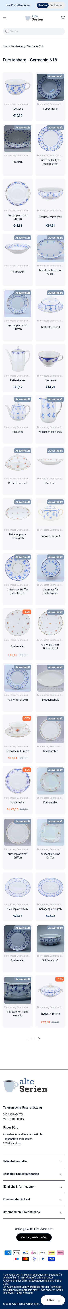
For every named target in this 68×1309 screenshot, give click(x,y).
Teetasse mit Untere (17, 751)
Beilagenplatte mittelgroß (17, 536)
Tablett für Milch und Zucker (50, 272)
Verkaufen (56, 5)
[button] (5, 18)
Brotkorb (18, 161)
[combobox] (34, 31)
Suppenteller (50, 108)
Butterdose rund (50, 327)
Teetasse (17, 108)
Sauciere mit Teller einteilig (17, 1013)
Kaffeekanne (17, 380)
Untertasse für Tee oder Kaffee (17, 591)
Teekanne (17, 431)
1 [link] (28, 1038)
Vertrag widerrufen (34, 1237)
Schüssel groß (50, 960)
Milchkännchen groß (50, 431)
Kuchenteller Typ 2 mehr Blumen (50, 162)
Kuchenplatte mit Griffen (17, 217)
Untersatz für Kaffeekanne (50, 591)
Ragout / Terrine (50, 1013)
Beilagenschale (50, 699)
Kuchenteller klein (18, 699)
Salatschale (17, 272)
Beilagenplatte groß (50, 909)
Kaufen (42, 5)
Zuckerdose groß (50, 536)
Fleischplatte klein (17, 909)
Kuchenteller (50, 751)
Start (6, 46)
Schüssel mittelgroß (50, 217)
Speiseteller (17, 646)
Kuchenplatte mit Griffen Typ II (50, 646)
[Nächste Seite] (39, 1039)
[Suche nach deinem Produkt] (7, 31)
